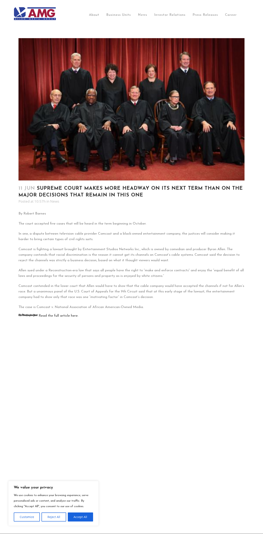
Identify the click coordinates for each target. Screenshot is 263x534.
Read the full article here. (58, 315)
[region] (53, 503)
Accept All (80, 517)
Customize (27, 517)
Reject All (53, 517)
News (54, 201)
